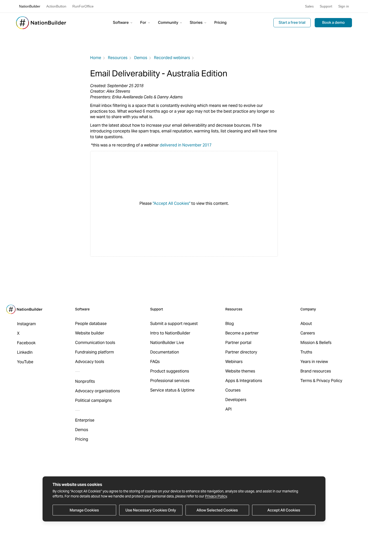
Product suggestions (169, 371)
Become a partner (242, 333)
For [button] (143, 22)
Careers (307, 333)
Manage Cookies (84, 510)
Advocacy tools (89, 361)
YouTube (25, 361)
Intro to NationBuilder (170, 333)
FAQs (155, 361)
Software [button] (121, 22)
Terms (306, 380)
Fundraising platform (94, 352)
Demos (140, 57)
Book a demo (333, 22)
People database (91, 323)
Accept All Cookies (283, 510)
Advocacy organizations (97, 391)
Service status (163, 390)
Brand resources (315, 371)
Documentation (164, 352)
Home (95, 57)
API (228, 409)
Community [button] (168, 22)
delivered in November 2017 (186, 145)
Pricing (220, 22)
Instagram (26, 323)
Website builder (89, 333)
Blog (229, 323)
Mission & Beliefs (315, 342)
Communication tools (95, 342)
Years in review (314, 361)
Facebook (26, 342)
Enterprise (84, 420)
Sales (309, 6)
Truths (306, 352)
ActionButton (56, 6)
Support (326, 6)
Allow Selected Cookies (217, 510)
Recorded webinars (172, 57)
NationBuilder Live (167, 342)
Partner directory (241, 352)
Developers (235, 399)
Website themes (240, 371)
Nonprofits (85, 381)
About (306, 323)
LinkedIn (25, 352)
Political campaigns (93, 400)
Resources (117, 57)
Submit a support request (174, 323)
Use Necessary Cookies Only (150, 510)
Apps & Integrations (243, 380)
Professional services (170, 380)
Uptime (188, 390)
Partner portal (238, 342)
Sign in (343, 6)
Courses (233, 390)
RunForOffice (83, 6)
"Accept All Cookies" (171, 203)
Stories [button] (196, 22)
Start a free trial (292, 22)
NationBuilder (29, 6)
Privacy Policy (216, 496)
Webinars (234, 361)
